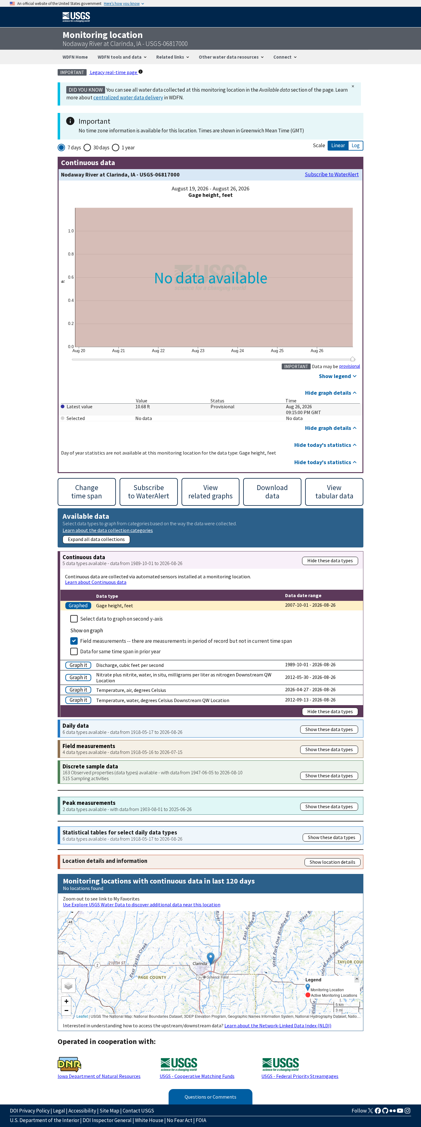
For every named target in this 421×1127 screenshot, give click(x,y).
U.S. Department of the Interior (44, 1120)
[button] (211, 958)
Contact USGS (138, 1110)
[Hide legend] (356, 979)
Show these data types (329, 729)
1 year (128, 147)
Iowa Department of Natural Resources (99, 1076)
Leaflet (82, 1016)
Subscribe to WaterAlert (332, 174)
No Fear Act (179, 1120)
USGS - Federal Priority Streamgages (299, 1076)
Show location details (332, 862)
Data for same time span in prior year (120, 651)
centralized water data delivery (128, 97)
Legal (59, 1110)
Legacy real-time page (113, 72)
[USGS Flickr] (392, 1112)
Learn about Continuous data (95, 582)
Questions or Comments (210, 1097)
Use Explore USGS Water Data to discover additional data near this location (141, 904)
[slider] (352, 359)
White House (149, 1120)
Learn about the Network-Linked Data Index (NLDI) (277, 1025)
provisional (349, 366)
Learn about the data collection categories (108, 530)
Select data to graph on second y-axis (121, 618)
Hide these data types (330, 560)
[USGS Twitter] (370, 1112)
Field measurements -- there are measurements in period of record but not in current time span (186, 641)
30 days (101, 147)
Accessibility (82, 1110)
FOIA (201, 1120)
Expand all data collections (96, 539)
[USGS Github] (385, 1112)
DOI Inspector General (107, 1120)
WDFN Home (75, 57)
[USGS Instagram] (407, 1112)
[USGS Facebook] (378, 1112)
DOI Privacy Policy (30, 1110)
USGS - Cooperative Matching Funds (197, 1076)
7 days (74, 147)
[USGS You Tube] (400, 1112)
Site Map (109, 1110)
